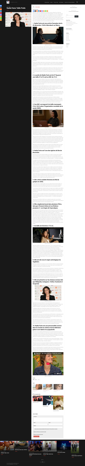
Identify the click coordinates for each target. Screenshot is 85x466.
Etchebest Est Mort (56, 410)
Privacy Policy (56, 2)
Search (76, 16)
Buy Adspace (61, 2)
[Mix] (44, 11)
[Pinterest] (40, 11)
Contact (51, 2)
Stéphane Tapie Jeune (69, 21)
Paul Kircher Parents (36, 402)
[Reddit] (37, 11)
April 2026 (67, 38)
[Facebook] (33, 11)
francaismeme (47, 2)
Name (35, 422)
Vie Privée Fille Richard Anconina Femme (71, 23)
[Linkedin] (38, 11)
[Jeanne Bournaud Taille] (58, 387)
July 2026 (67, 35)
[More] (47, 11)
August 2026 (68, 34)
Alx (16, 464)
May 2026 (67, 37)
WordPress (11, 464)
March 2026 (68, 39)
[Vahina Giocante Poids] (37, 387)
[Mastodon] (42, 11)
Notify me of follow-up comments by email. (40, 431)
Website (35, 425)
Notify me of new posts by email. (38, 434)
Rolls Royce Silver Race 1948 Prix (70, 22)
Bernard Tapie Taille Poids (69, 24)
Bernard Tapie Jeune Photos (77, 455)
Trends (8, 10)
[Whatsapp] (45, 11)
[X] (35, 11)
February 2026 (68, 40)
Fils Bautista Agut (45, 406)
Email (50, 422)
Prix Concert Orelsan (69, 25)
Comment (35, 416)
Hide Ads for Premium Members (70, 2)
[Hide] (0, 21)
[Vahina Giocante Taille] (48, 387)
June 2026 (67, 36)
